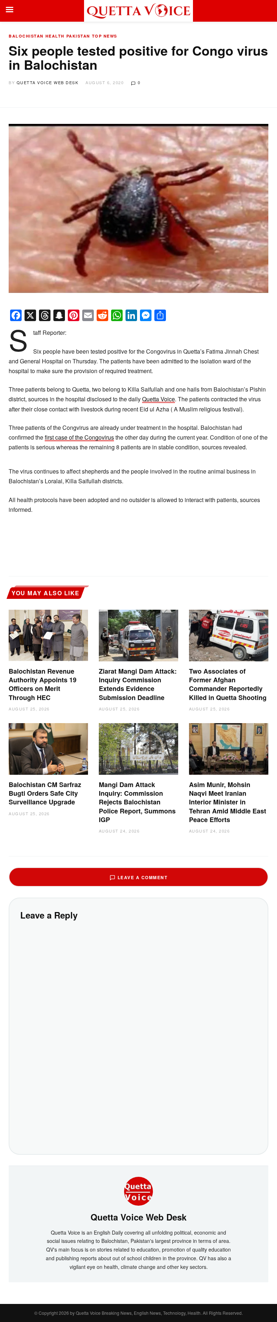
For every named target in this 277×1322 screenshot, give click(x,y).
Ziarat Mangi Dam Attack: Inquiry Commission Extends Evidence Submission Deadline (138, 684)
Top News (104, 36)
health (55, 36)
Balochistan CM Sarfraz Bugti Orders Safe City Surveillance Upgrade (45, 793)
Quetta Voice (158, 399)
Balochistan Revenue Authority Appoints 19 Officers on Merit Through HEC (42, 684)
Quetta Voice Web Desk (48, 82)
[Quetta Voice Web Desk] (138, 1190)
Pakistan (78, 36)
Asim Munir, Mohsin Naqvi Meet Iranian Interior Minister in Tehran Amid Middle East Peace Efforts (227, 802)
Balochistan (26, 36)
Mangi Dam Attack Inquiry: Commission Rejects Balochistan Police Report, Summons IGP (137, 802)
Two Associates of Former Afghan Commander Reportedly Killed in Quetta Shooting (228, 684)
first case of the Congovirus (79, 437)
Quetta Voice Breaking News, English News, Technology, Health (138, 1313)
